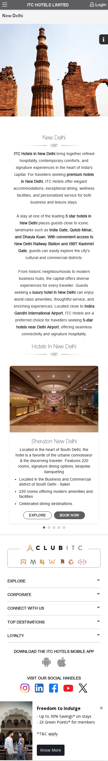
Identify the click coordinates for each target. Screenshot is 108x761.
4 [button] (59, 527)
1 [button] (44, 527)
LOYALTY (15, 635)
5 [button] (64, 527)
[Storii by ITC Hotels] (62, 562)
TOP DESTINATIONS (26, 622)
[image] (54, 399)
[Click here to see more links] (104, 17)
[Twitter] (83, 688)
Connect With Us (25, 608)
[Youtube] (68, 688)
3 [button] (54, 527)
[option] (54, 70)
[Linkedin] (39, 688)
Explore (16, 581)
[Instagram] (24, 688)
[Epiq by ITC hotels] (42, 562)
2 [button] (49, 527)
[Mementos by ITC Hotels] (33, 562)
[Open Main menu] (4, 4)
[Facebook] (53, 688)
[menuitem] (4, 4)
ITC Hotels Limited (48, 5)
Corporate (19, 594)
